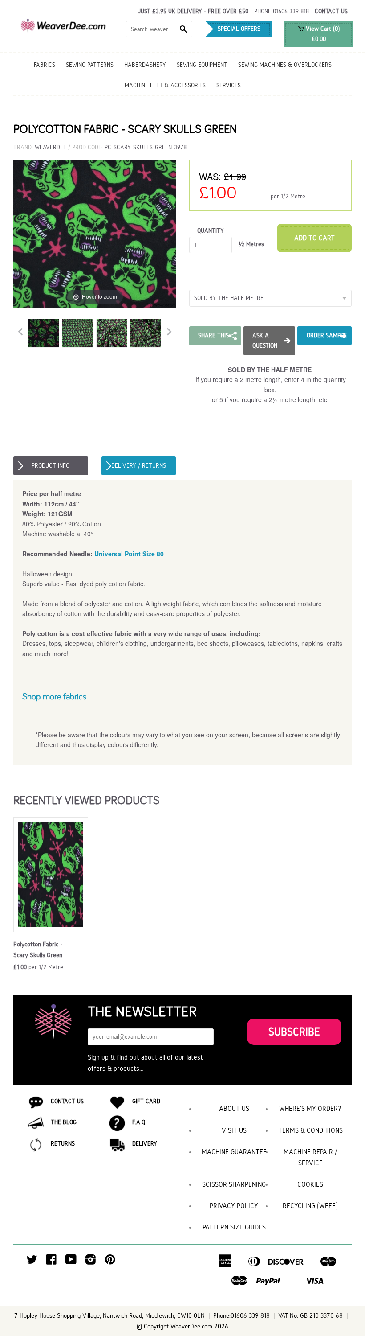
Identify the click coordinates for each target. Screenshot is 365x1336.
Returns (63, 1143)
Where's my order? (310, 1108)
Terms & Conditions (310, 1130)
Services (228, 85)
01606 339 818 (291, 11)
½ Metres (251, 244)
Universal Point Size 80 (129, 553)
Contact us (331, 11)
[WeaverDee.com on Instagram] (90, 1261)
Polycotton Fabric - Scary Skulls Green (38, 949)
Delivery (144, 1143)
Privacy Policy (234, 1205)
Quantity (210, 230)
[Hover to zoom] (94, 233)
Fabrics (44, 65)
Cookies (310, 1184)
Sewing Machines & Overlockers (285, 65)
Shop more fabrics (54, 696)
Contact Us (67, 1101)
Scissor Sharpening (234, 1184)
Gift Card (146, 1101)
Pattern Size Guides (234, 1227)
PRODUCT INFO (50, 465)
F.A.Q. (139, 1122)
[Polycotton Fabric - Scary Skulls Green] (43, 333)
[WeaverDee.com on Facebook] (51, 1261)
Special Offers (239, 28)
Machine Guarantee (234, 1151)
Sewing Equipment (202, 65)
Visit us (234, 1130)
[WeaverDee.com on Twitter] (32, 1261)
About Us (234, 1108)
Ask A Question (264, 340)
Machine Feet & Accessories (165, 85)
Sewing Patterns (90, 65)
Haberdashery (145, 65)
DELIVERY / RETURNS (138, 465)
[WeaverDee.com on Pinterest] (110, 1261)
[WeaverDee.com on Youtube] (71, 1261)
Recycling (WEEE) (310, 1205)
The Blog (64, 1122)
